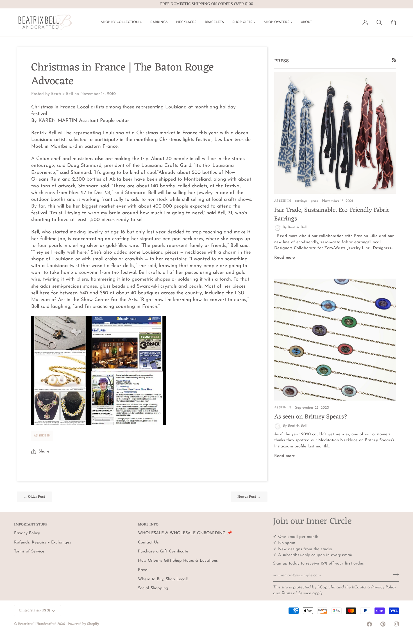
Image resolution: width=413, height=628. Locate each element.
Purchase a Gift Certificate (163, 551)
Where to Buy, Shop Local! (163, 579)
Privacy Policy (383, 587)
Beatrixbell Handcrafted (37, 624)
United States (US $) (34, 610)
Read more (284, 258)
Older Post (34, 496)
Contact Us (148, 542)
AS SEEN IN (42, 435)
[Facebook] (369, 624)
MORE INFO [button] (148, 525)
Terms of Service (296, 593)
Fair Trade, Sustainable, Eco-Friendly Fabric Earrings (331, 214)
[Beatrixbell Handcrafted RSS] (394, 60)
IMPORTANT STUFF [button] (30, 525)
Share (43, 451)
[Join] (394, 574)
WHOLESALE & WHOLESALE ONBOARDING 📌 (185, 533)
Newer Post (249, 496)
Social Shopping (153, 588)
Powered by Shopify (83, 624)
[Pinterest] (382, 624)
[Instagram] (396, 624)
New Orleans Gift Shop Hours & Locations (178, 561)
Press (143, 570)
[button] (121, 22)
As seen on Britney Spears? (311, 416)
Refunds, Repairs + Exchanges (42, 542)
